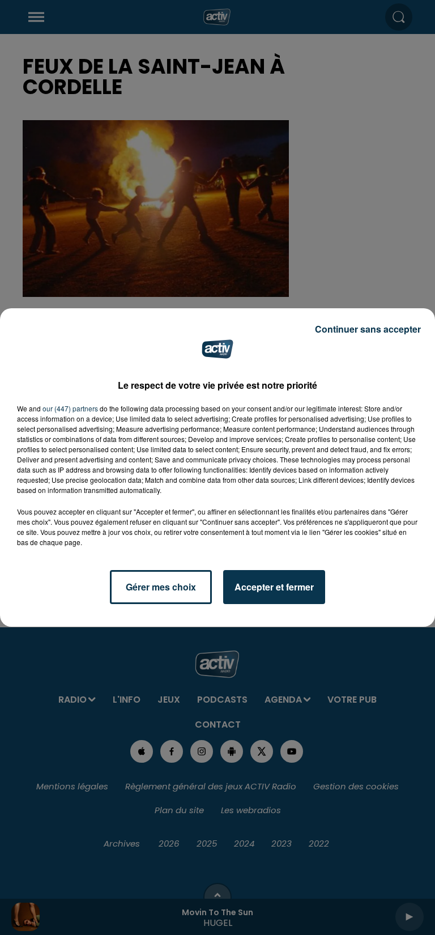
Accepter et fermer (274, 586)
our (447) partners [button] (70, 408)
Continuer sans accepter (368, 328)
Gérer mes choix (161, 586)
